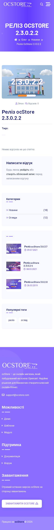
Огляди (28, 217)
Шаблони (8, 425)
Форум (7, 463)
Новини (35, 39)
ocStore (19, 521)
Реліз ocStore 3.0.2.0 (36, 281)
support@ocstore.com (17, 395)
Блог (24, 39)
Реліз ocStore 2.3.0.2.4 (31, 264)
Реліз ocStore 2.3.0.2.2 (29, 44)
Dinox (21, 103)
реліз (11, 320)
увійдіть (24, 169)
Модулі (7, 432)
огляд (24, 320)
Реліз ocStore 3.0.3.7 (35, 246)
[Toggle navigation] (49, 4)
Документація (11, 456)
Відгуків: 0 (33, 103)
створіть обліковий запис (20, 174)
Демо (6, 418)
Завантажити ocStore (20, 503)
